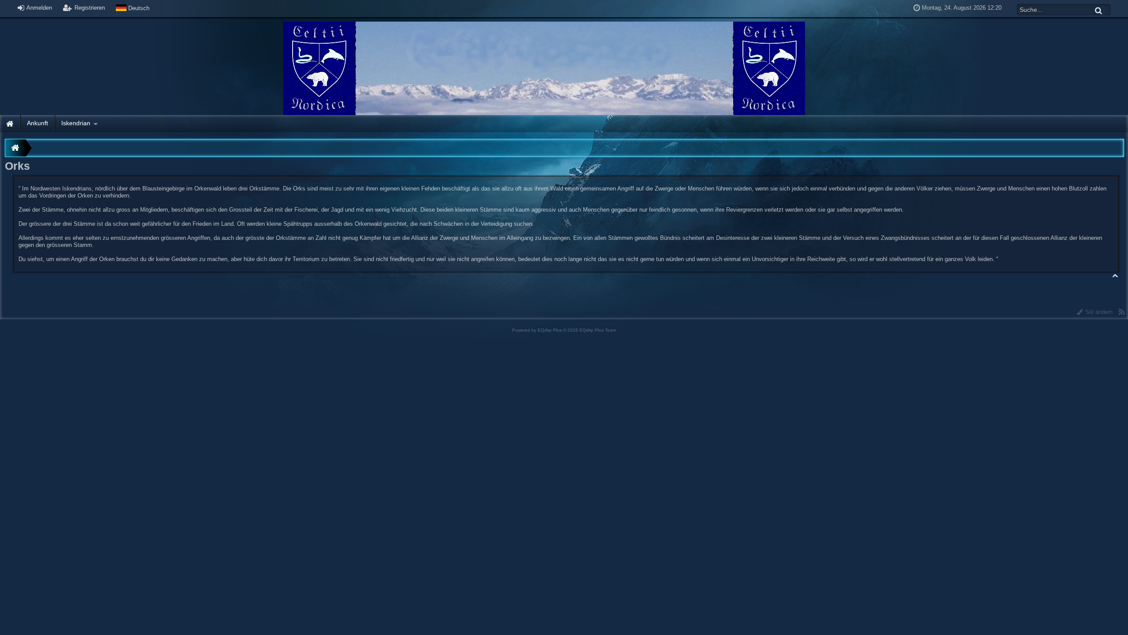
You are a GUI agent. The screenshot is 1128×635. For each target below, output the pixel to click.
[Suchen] (1099, 10)
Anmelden (38, 7)
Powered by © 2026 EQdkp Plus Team (564, 330)
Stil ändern (1098, 312)
